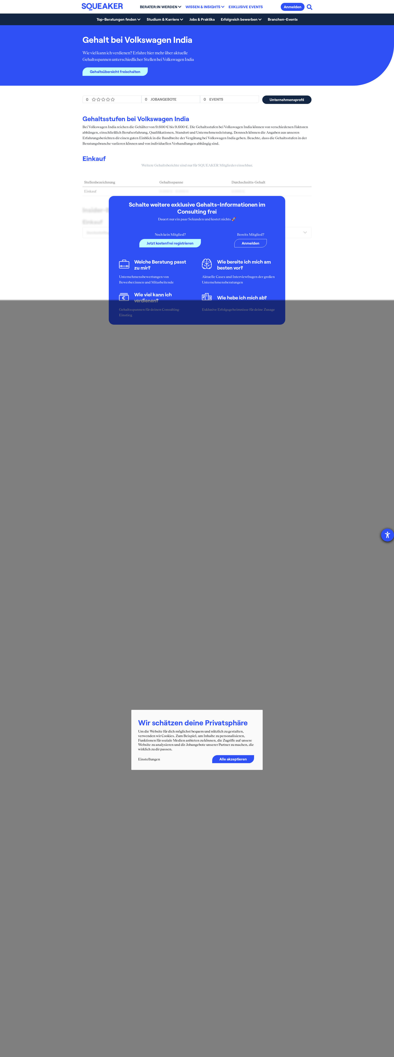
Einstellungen (149, 759)
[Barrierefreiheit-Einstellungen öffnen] (387, 535)
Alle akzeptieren (233, 759)
